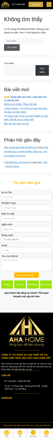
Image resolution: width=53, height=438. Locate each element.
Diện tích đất (7, 214)
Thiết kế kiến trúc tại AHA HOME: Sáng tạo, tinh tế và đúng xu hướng (26, 151)
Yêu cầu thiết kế (9, 256)
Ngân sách (6, 224)
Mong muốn (7, 235)
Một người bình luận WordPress (20, 147)
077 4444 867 (18, 4)
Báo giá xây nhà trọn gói (16, 123)
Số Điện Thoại (8, 203)
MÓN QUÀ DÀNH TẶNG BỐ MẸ (20, 104)
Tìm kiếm (9, 63)
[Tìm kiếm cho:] (24, 41)
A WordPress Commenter (17, 162)
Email (4, 245)
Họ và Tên (6, 192)
